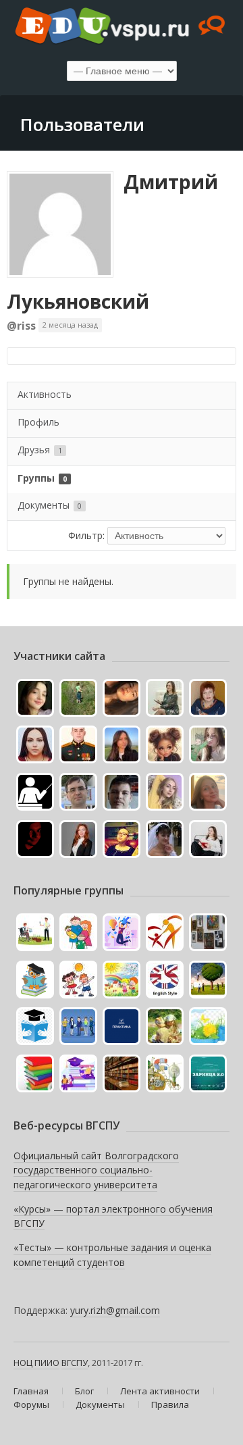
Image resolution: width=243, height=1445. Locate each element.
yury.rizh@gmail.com (115, 1310)
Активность (45, 394)
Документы (50, 505)
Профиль (38, 421)
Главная (31, 1391)
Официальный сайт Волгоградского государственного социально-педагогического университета (96, 1170)
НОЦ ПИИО (36, 1363)
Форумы (31, 1404)
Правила (170, 1404)
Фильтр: (86, 535)
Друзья (40, 449)
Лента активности (160, 1391)
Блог (84, 1391)
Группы (42, 478)
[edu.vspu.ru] (122, 27)
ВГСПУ (74, 1363)
